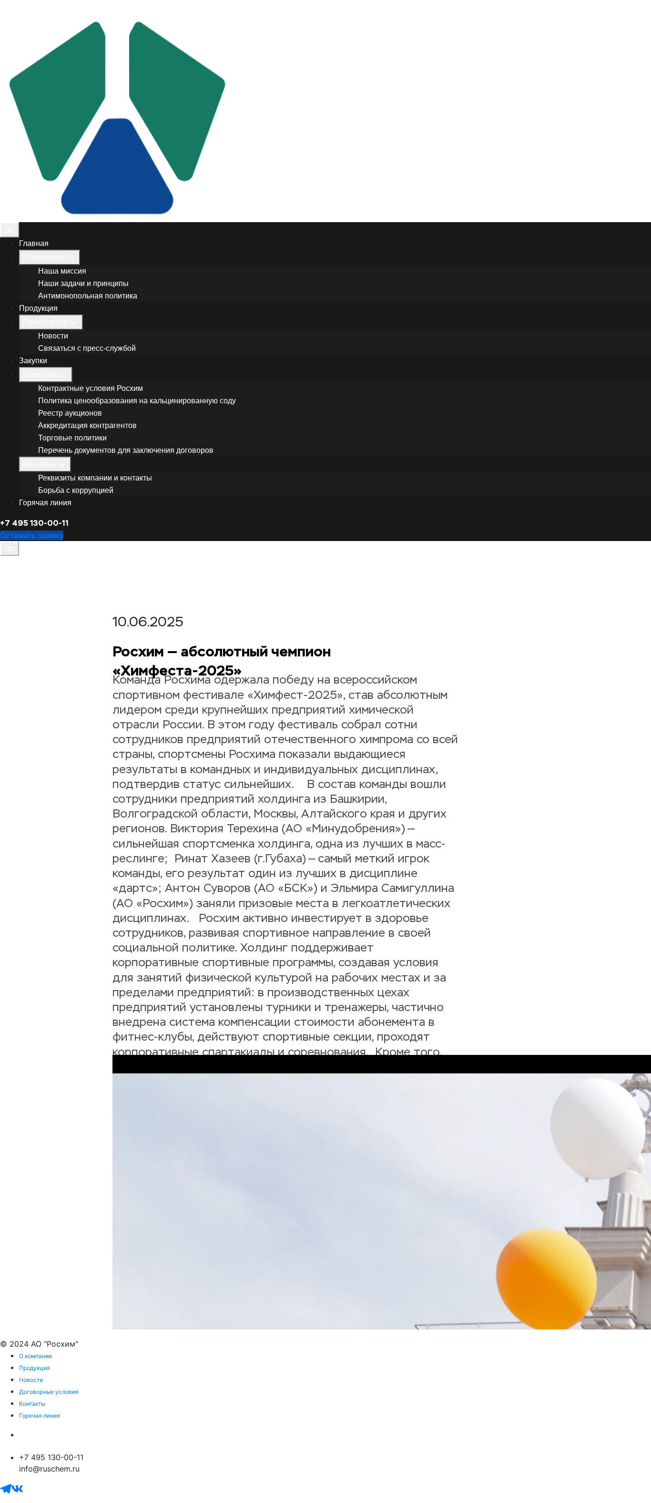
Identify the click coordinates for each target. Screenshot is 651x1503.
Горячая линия (45, 503)
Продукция (38, 308)
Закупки (33, 361)
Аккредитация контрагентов (87, 425)
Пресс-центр (45, 322)
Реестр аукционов (70, 413)
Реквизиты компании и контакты (95, 478)
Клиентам (40, 374)
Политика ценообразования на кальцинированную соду (137, 401)
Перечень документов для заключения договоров (126, 450)
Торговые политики (72, 438)
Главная (34, 243)
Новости (53, 336)
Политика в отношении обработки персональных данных (127, 1434)
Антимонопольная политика (87, 296)
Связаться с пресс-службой (87, 348)
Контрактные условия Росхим (90, 388)
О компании (44, 257)
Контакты (39, 464)
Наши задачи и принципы (83, 283)
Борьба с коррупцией (75, 490)
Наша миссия (62, 271)
